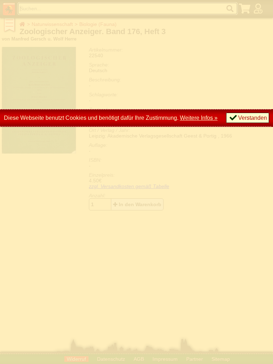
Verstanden (252, 118)
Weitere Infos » (199, 118)
